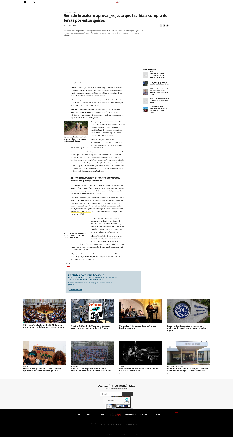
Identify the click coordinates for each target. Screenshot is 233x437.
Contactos (139, 434)
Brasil (69, 266)
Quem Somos (124, 434)
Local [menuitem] (102, 415)
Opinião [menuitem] (143, 415)
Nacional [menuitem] (89, 415)
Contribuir (94, 434)
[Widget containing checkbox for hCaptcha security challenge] (116, 400)
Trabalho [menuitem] (76, 415)
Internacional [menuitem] (130, 415)
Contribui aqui (76, 289)
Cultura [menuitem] (157, 415)
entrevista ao (81, 211)
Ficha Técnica (109, 434)
